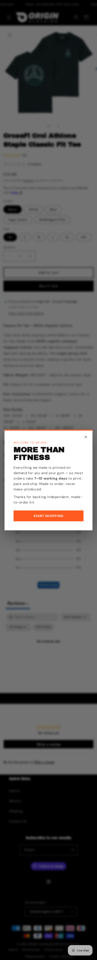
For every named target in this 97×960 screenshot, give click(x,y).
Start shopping (49, 516)
